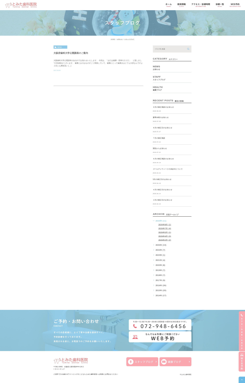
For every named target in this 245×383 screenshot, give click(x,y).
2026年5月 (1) (164, 232)
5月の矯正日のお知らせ (162, 179)
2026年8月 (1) (164, 225)
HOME (113, 39)
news (59, 47)
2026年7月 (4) (164, 228)
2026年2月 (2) (164, 240)
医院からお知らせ (160, 148)
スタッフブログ (129, 39)
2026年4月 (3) (164, 236)
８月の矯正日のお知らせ (162, 128)
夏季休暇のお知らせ (161, 117)
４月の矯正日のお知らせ (162, 190)
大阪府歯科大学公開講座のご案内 (71, 53)
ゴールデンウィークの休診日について (168, 169)
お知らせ (120, 39)
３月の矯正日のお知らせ (162, 200)
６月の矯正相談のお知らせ (163, 159)
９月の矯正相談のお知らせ (163, 107)
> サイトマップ (59, 369)
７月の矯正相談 (159, 138)
